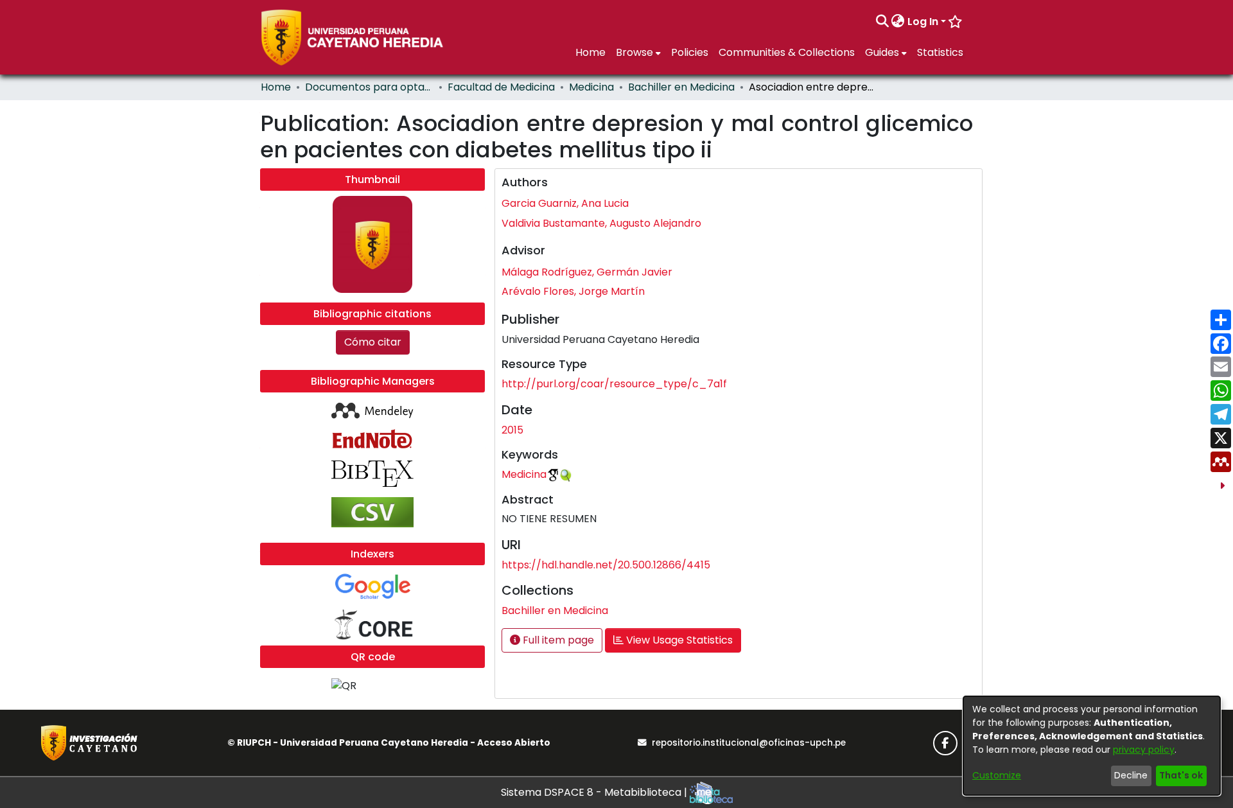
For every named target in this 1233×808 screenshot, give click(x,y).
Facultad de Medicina (501, 87)
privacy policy (1144, 749)
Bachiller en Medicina (681, 87)
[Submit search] (882, 22)
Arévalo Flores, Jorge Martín (573, 291)
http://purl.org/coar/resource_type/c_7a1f (614, 383)
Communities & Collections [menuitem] (787, 52)
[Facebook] (945, 743)
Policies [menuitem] (689, 52)
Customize (996, 775)
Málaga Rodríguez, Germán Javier (587, 272)
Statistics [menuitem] (940, 52)
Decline (1131, 775)
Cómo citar (372, 342)
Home (276, 87)
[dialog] (1091, 745)
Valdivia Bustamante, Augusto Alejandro (601, 223)
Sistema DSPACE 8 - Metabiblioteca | (595, 792)
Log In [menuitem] (922, 21)
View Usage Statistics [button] (678, 640)
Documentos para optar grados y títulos (369, 87)
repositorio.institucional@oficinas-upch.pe (749, 743)
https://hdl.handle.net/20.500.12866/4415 (606, 565)
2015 (512, 430)
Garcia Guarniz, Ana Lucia (565, 203)
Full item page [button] (557, 640)
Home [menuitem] (590, 52)
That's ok (1181, 775)
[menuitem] (898, 22)
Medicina (591, 87)
